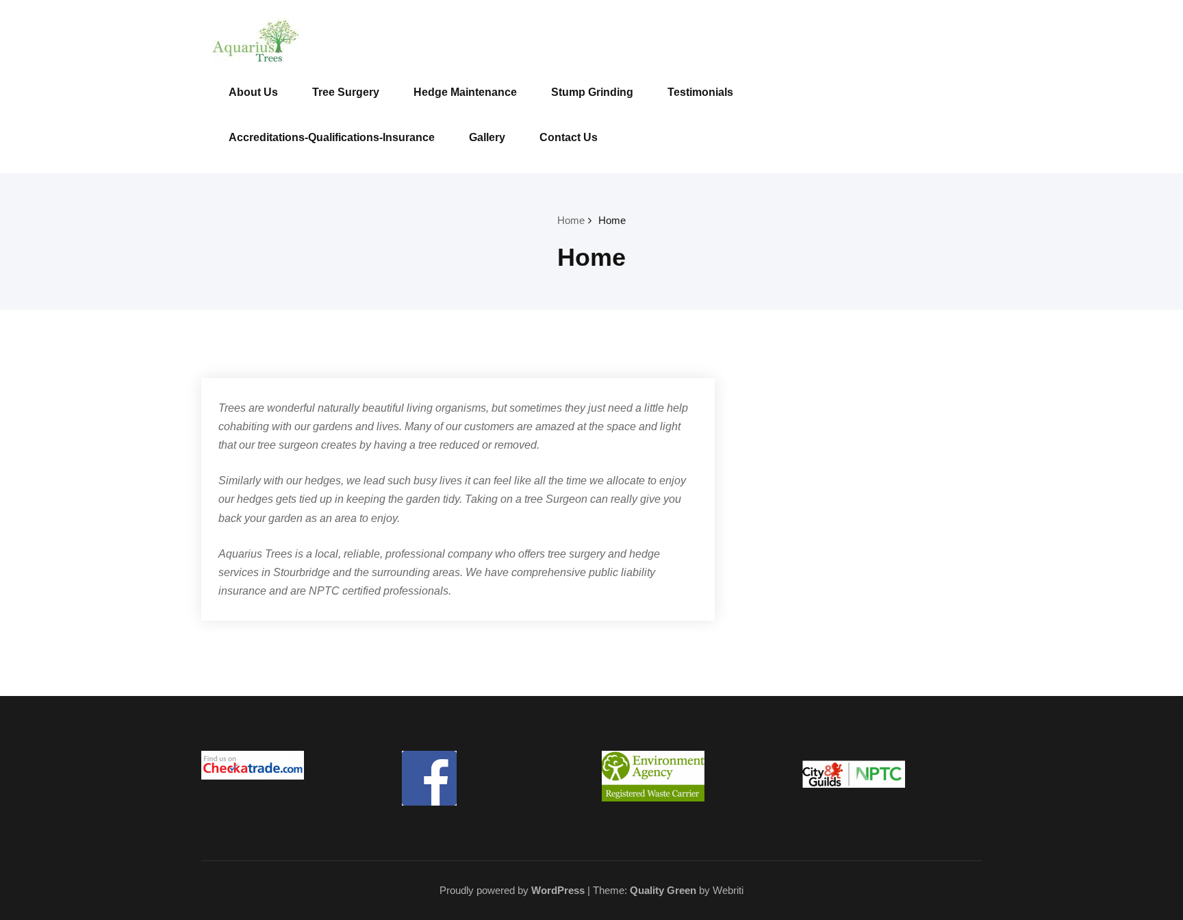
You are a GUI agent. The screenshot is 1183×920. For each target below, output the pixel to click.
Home (571, 220)
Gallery (487, 137)
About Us (253, 92)
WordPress (558, 890)
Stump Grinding (592, 92)
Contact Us (568, 137)
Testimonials (700, 92)
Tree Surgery (345, 92)
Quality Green (663, 890)
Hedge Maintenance (465, 92)
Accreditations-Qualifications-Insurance (332, 137)
